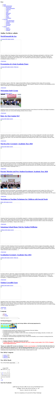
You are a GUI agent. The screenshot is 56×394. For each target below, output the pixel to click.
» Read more (3, 61)
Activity (5, 26)
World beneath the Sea (8, 36)
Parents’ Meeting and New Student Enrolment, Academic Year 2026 (24, 171)
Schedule (8, 30)
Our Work (5, 19)
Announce (5, 356)
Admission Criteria (10, 21)
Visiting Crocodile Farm (9, 282)
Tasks (7, 15)
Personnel (8, 25)
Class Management (10, 20)
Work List (8, 29)
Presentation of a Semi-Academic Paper (14, 64)
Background (8, 7)
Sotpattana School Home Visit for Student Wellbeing (19, 227)
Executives (8, 24)
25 (4, 308)
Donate (7, 16)
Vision (7, 10)
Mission (7, 14)
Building (8, 23)
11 (2, 374)
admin (9, 39)
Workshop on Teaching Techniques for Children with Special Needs (24, 199)
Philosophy (8, 13)
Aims (7, 12)
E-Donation (8, 18)
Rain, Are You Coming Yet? (10, 116)
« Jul (2, 379)
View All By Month (5, 362)
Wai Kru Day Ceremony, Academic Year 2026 (17, 144)
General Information (7, 5)
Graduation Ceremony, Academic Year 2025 (16, 255)
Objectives (8, 9)
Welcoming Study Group (9, 90)
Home (4, 4)
